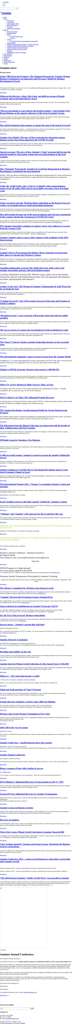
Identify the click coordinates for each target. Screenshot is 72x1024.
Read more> (3, 92)
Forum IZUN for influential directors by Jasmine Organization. (28, 794)
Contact (6, 63)
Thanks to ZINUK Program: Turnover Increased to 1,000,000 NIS (29, 369)
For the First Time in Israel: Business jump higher (24, 41)
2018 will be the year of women (14, 727)
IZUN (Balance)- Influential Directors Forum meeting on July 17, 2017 (32, 782)
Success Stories (8, 54)
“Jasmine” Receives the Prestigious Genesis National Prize (26, 597)
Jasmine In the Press (9, 62)
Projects (6, 30)
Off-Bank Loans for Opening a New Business (20, 440)
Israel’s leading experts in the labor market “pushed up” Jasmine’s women (33, 502)
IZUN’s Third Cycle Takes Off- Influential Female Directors (27, 397)
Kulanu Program (11, 33)
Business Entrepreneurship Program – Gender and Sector (23, 44)
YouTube (6, 2)
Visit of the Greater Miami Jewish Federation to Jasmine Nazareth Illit (32, 832)
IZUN (8, 35)
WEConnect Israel (12, 31)
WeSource (6, 57)
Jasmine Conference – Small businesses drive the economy (26, 743)
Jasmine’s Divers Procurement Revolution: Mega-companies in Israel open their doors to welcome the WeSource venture (33, 254)
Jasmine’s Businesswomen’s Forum (17, 49)
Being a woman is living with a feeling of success (21, 768)
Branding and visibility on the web (15, 652)
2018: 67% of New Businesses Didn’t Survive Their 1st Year (26, 385)
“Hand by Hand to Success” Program (17, 47)
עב (4, 5)
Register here (3, 995)
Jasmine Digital (11, 43)
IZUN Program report (17, 36)
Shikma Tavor (7, 772)
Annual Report (8, 55)
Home (5, 17)
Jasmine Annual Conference (12, 755)
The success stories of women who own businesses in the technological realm (34, 330)
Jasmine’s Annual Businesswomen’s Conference (20, 46)
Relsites (23, 1023)
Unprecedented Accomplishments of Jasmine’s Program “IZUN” (29, 606)
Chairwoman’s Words (13, 23)
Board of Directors (12, 25)
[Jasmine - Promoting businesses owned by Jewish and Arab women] (5, 13)
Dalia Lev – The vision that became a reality (20, 676)
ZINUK (9, 39)
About (5, 19)
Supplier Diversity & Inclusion (14, 640)
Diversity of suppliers (9, 820)
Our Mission (10, 22)
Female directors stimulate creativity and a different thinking (27, 702)
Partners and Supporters (13, 28)
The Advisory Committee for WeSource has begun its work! (27, 588)
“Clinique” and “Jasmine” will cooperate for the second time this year (31, 514)
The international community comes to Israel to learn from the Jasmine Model (35, 357)
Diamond (9, 51)
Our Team (10, 27)
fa (4, 4)
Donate (6, 59)
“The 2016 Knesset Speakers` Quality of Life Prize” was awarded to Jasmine (34, 878)
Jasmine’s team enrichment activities (16, 808)
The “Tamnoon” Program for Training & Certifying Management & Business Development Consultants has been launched (35, 170)
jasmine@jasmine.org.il (30, 992)
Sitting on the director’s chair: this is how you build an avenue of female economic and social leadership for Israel (32, 97)
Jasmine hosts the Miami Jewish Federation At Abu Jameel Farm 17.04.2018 (34, 664)
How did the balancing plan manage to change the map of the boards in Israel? (35, 125)
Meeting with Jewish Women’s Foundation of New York (25, 714)
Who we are (10, 20)
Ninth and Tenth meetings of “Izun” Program (20, 689)
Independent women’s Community (16, 52)
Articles (13, 38)
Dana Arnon (8, 1023)
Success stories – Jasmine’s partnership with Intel (22, 624)
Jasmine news (7, 60)
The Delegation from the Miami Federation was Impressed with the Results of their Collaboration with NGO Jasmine (35, 426)
